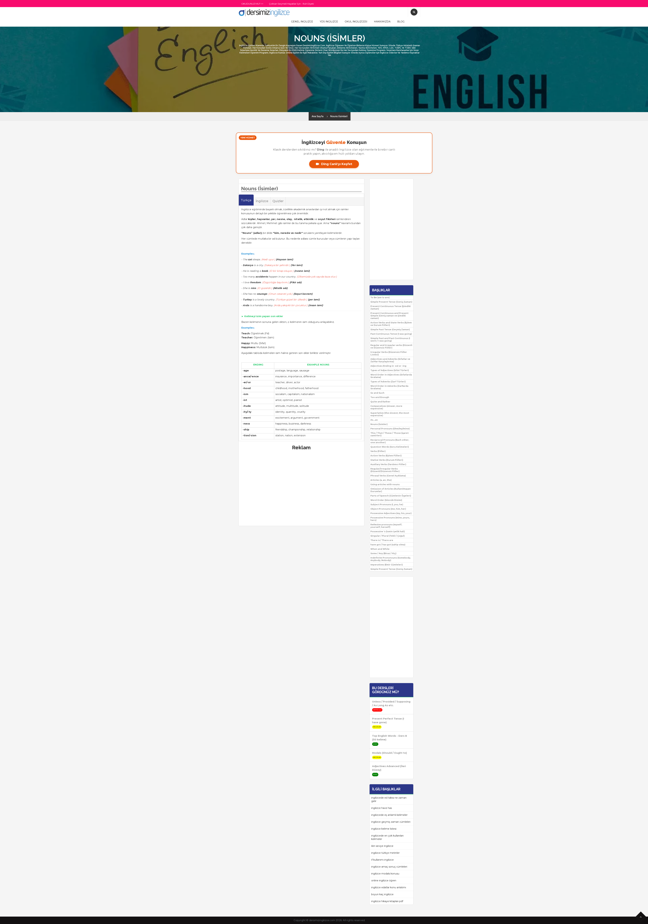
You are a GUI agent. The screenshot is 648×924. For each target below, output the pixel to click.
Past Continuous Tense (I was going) (391, 334)
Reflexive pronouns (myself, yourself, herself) (386, 525)
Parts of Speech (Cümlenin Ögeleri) (390, 495)
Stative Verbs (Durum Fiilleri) (386, 460)
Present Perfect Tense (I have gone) (388, 720)
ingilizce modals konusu (385, 873)
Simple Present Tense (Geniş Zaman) (391, 302)
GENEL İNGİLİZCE (302, 21)
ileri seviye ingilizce (382, 845)
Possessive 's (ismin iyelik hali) (387, 531)
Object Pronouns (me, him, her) (388, 509)
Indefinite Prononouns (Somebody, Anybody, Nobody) (390, 559)
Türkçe (246, 200)
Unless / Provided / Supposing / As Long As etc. (391, 703)
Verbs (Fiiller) (378, 451)
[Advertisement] (10, 60)
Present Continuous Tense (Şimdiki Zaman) (390, 307)
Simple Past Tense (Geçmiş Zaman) (390, 329)
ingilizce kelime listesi (383, 828)
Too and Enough (379, 397)
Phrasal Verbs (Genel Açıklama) (388, 475)
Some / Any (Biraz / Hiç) (383, 553)
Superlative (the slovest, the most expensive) (389, 414)
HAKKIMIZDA (382, 21)
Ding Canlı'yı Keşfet (336, 164)
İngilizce (262, 201)
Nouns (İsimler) (338, 116)
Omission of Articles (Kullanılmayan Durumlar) (390, 490)
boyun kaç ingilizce (382, 894)
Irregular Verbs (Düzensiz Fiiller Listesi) (388, 353)
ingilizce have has (381, 808)
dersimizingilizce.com (322, 920)
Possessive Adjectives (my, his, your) (391, 513)
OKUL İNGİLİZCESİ (356, 21)
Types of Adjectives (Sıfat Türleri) (389, 370)
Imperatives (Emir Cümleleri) (386, 564)
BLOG (400, 21)
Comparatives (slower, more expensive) (386, 407)
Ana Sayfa (317, 116)
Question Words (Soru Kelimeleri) (389, 447)
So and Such (377, 393)
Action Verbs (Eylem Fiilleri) (386, 455)
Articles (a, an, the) (381, 480)
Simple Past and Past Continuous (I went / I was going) (390, 339)
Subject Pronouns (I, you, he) (386, 504)
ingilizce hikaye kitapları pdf (387, 901)
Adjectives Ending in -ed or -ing (388, 366)
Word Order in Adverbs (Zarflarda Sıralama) (389, 387)
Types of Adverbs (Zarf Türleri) (388, 381)
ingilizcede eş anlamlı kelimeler (389, 814)
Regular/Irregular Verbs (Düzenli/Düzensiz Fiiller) (385, 470)
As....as (374, 420)
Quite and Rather (380, 401)
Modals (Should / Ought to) (389, 752)
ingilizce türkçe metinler (385, 852)
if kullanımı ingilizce (382, 859)
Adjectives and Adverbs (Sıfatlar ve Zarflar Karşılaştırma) (390, 360)
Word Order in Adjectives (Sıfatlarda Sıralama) (391, 375)
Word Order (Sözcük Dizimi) (386, 500)
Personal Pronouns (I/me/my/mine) (390, 428)
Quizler (278, 201)
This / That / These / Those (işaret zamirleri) (389, 434)
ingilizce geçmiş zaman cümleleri (390, 821)
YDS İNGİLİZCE (329, 21)
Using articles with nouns (385, 484)
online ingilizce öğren (383, 880)
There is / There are (381, 540)
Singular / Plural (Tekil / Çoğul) (387, 536)
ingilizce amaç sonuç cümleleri (389, 866)
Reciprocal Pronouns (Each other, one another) (389, 441)
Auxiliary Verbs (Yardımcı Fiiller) (388, 464)
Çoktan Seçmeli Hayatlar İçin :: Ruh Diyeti (291, 3)
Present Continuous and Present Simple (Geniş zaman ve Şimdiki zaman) (389, 315)
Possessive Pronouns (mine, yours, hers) (390, 518)
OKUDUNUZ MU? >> (252, 3)
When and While (379, 549)
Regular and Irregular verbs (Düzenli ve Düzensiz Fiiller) (391, 346)
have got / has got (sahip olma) (387, 544)
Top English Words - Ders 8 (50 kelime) (389, 737)
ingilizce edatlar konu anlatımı (388, 887)
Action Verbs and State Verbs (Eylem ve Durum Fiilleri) (391, 323)
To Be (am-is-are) (380, 297)
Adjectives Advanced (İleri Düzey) (389, 768)
